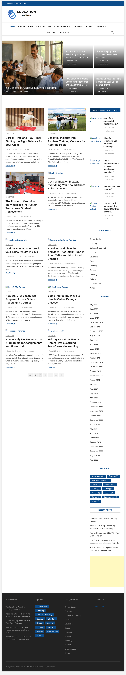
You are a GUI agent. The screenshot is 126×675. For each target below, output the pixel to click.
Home (12, 26)
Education (78, 26)
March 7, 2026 (12, 216)
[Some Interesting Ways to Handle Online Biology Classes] (67, 287)
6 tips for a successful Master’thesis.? (110, 121)
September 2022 (96, 451)
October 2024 (95, 371)
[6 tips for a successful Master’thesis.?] (96, 118)
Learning (8, 83)
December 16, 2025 (14, 257)
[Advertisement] (108, 571)
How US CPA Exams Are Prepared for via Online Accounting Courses (21, 299)
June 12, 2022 (109, 128)
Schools (93, 270)
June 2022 (94, 459)
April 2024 (94, 397)
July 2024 (93, 384)
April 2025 (94, 344)
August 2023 (95, 424)
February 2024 (95, 402)
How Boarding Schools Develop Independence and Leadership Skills (77, 82)
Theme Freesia (21, 667)
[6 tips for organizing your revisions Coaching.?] (96, 138)
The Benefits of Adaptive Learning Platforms (30, 87)
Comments (105, 110)
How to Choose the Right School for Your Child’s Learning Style (108, 82)
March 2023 (94, 437)
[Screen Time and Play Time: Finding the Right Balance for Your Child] (25, 119)
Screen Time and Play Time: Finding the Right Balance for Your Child (24, 141)
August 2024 (95, 380)
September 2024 (96, 375)
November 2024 (96, 366)
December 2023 (96, 406)
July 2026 (93, 304)
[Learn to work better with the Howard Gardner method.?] (96, 203)
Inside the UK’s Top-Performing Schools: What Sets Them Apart (77, 54)
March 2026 (94, 317)
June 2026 (94, 309)
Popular (95, 110)
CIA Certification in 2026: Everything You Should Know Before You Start (66, 185)
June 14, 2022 (109, 176)
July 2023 (93, 428)
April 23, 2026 (102, 60)
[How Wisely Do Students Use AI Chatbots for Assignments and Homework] (25, 330)
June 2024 (94, 388)
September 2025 (96, 331)
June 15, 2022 (109, 193)
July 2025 (93, 340)
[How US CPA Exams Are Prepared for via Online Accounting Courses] (25, 287)
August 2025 (95, 335)
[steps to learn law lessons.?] (96, 186)
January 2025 (95, 357)
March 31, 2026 (54, 149)
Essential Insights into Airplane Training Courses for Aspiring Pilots (66, 141)
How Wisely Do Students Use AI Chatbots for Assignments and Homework (24, 343)
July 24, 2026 (11, 91)
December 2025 (96, 322)
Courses (51, 177)
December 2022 (96, 446)
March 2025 (94, 349)
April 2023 (94, 433)
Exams (89, 26)
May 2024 (94, 393)
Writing (51, 32)
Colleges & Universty (59, 26)
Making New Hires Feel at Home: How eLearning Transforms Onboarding (64, 343)
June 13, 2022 (109, 150)
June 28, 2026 (72, 60)
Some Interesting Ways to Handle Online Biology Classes (64, 299)
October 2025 (95, 326)
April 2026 (94, 313)
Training (99, 26)
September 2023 (96, 420)
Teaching (93, 274)
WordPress (30, 667)
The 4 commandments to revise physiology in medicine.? (111, 166)
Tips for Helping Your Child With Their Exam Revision (107, 54)
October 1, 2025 (12, 307)
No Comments (24, 91)
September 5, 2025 (13, 351)
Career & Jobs (25, 26)
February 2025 (95, 353)
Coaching (40, 26)
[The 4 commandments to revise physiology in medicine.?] (96, 160)
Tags (115, 110)
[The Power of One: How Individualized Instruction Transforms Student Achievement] (25, 183)
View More (12, 166)
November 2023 (96, 411)
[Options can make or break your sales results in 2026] (25, 239)
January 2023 (95, 442)
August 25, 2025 (54, 351)
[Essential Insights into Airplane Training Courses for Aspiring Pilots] (67, 119)
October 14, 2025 (55, 263)
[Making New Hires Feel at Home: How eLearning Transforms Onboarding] (67, 330)
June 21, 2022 (109, 216)
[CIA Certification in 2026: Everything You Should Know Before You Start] (67, 173)
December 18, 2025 (56, 193)
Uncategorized (95, 283)
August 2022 (95, 455)
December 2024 (96, 362)
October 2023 (95, 415)
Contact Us (63, 32)
